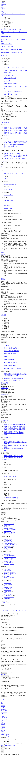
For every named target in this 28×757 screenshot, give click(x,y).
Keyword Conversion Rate (10, 544)
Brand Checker (7, 594)
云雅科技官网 (8, 476)
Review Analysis (8, 559)
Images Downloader (9, 577)
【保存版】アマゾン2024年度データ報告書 (15, 129)
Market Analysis (8, 585)
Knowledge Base (11, 610)
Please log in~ (4, 674)
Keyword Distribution (9, 555)
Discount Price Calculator (10, 573)
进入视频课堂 (4, 383)
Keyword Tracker (8, 562)
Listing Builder (7, 569)
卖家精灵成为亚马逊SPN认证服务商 (13, 433)
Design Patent (7, 531)
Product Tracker (8, 561)
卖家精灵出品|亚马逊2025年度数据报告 (14, 424)
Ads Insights (7, 554)
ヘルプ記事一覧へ (6, 122)
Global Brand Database (9, 532)
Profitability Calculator (9, 572)
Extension (3, 8)
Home (2, 2)
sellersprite (6, 184)
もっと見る (4, 55)
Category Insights (8, 526)
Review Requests (8, 595)
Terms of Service (12, 745)
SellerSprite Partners (15, 14)
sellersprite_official (8, 195)
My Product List (8, 533)
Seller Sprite (7, 178)
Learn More (7, 598)
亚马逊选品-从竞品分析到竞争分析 (13, 448)
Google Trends (7, 575)
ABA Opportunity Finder (10, 529)
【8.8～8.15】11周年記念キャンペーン (14, 146)
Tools (2, 5)
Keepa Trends (7, 591)
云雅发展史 (15, 476)
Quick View (7, 592)
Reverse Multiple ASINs (10, 543)
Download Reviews (9, 597)
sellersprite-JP (12, 184)
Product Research (8, 525)
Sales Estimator (7, 570)
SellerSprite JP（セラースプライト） (13, 173)
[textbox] (8, 604)
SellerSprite (3, 610)
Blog (2, 9)
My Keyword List (8, 549)
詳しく (2, 166)
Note (5, 205)
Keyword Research (8, 528)
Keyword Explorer (8, 558)
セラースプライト (9, 189)
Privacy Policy (4, 745)
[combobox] (14, 604)
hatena (5, 208)
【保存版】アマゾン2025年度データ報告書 (15, 127)
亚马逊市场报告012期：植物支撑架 (13, 456)
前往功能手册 (4, 420)
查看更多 (6, 356)
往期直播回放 (4, 388)
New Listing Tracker (9, 564)
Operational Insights (21, 610)
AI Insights (3, 4)
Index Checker (7, 547)
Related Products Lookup (10, 557)
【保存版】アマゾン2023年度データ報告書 (15, 130)
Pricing (2, 7)
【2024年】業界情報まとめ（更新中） (14, 144)
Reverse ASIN (7, 540)
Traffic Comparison (8, 542)
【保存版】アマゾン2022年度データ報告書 (15, 132)
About (2, 12)
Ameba (8, 205)
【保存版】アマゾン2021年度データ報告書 (15, 133)
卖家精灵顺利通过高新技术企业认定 (14, 431)
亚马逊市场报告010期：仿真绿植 (13, 457)
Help (2, 11)
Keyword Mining (8, 539)
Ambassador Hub (5, 14)
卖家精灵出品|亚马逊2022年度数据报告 (14, 429)
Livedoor (9, 208)
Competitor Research (9, 524)
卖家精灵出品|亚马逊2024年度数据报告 (14, 426)
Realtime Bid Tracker (9, 546)
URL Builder (7, 576)
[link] (3, 610)
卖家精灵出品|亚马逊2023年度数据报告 (14, 428)
